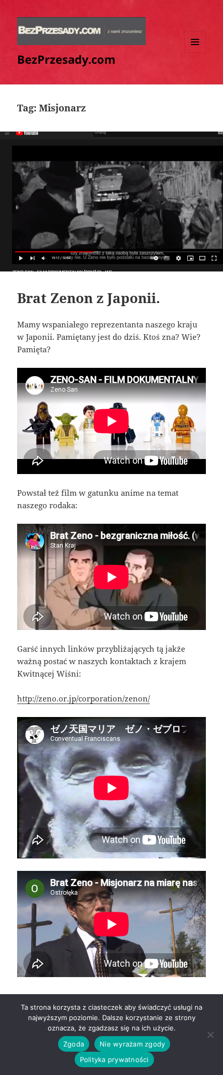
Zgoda (73, 1044)
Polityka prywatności (114, 1059)
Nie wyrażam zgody (132, 1044)
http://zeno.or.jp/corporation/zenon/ (83, 698)
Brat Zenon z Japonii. (88, 298)
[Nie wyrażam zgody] (210, 1034)
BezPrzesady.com (66, 59)
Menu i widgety (195, 52)
